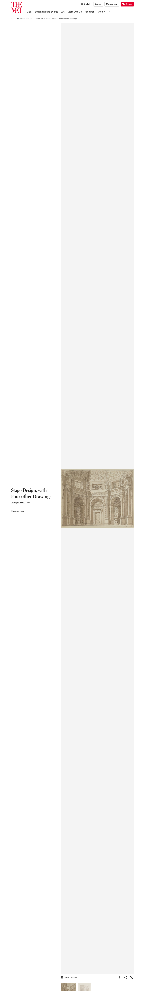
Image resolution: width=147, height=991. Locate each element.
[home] (12, 18)
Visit (29, 11)
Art (62, 11)
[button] (97, 498)
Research (89, 11)
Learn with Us (74, 11)
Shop (100, 11)
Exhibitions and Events (46, 11)
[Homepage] (16, 7)
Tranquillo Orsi (18, 502)
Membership (111, 4)
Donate (98, 4)
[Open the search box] (109, 11)
